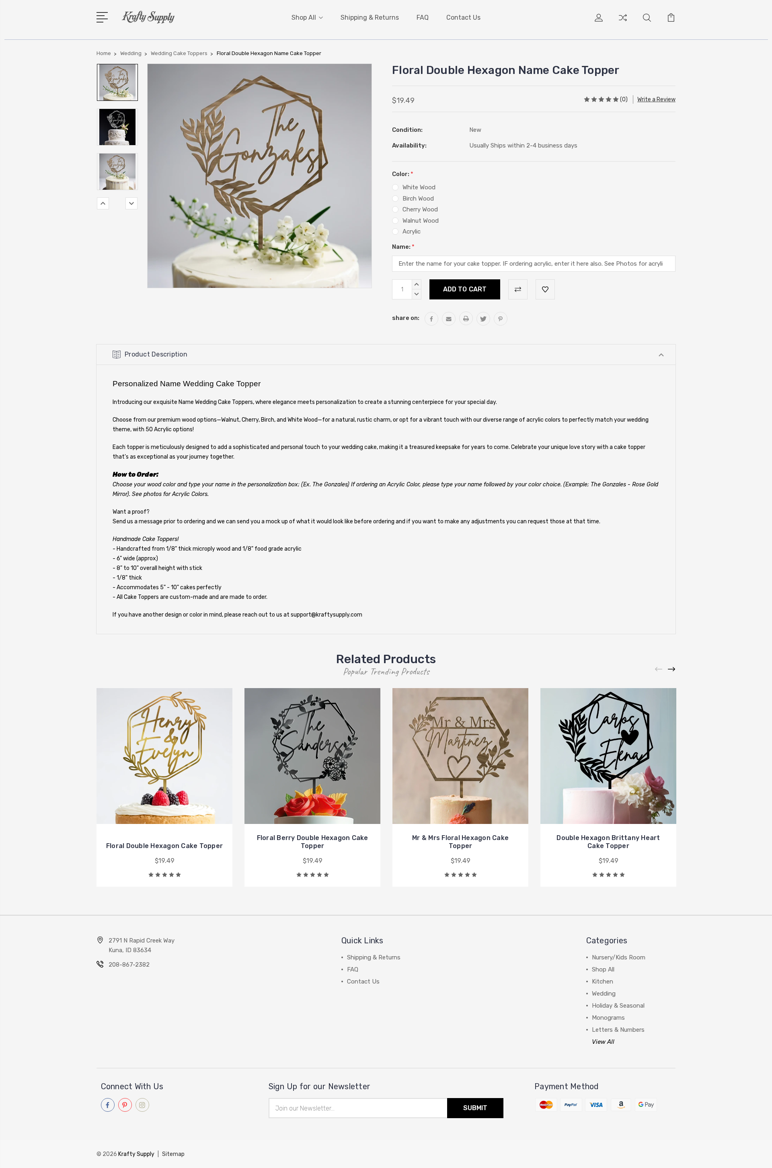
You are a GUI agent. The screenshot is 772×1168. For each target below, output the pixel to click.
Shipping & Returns (370, 17)
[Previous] (103, 203)
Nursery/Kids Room (618, 957)
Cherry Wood (420, 209)
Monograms (608, 1017)
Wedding (604, 993)
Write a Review (656, 99)
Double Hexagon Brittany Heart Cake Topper (608, 842)
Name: (403, 246)
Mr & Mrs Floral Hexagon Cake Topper (460, 842)
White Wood (418, 187)
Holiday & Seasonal (618, 1005)
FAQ (423, 17)
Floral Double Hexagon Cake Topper (164, 846)
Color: (402, 174)
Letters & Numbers (618, 1029)
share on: (405, 318)
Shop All (304, 17)
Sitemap (173, 1154)
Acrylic (411, 231)
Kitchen (602, 981)
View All (603, 1041)
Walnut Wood (420, 220)
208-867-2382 (129, 964)
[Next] (131, 203)
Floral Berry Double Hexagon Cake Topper (312, 842)
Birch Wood (418, 198)
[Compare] (622, 22)
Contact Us (463, 17)
